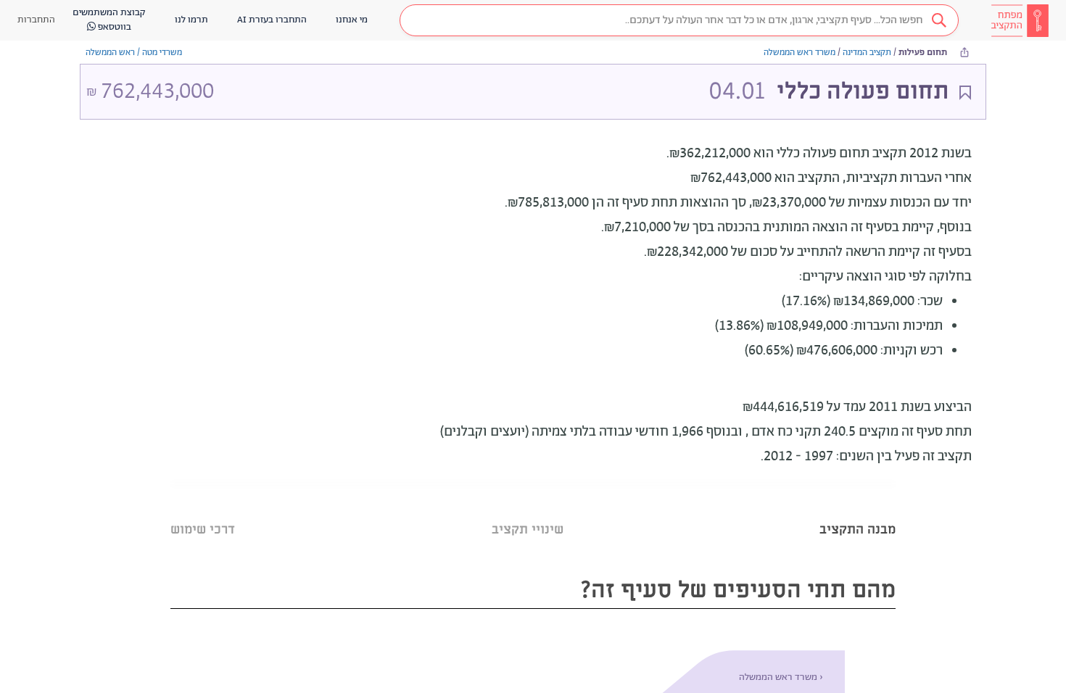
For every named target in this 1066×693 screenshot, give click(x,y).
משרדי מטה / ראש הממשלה (134, 52)
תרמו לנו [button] (191, 20)
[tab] (857, 511)
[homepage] (1020, 20)
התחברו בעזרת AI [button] (272, 20)
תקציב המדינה (867, 52)
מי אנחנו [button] (352, 20)
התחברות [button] (36, 20)
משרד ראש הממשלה (799, 52)
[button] (679, 20)
